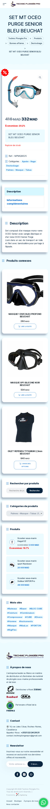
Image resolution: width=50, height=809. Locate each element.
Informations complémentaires (17, 202)
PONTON (36, 625)
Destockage (12, 165)
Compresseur (15, 617)
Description (14, 191)
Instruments (27, 621)
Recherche (35, 490)
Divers (39, 617)
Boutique (18, 801)
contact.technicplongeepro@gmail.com (24, 735)
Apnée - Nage (29, 161)
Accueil (9, 801)
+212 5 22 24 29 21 (30, 732)
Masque (13, 625)
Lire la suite (26, 326)
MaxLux (24, 625)
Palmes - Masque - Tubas (19, 170)
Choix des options (26, 465)
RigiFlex (12, 630)
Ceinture (13, 613)
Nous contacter (12, 804)
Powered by (10, 795)
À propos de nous (31, 801)
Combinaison (28, 613)
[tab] (24, 191)
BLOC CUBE (36, 608)
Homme (12, 621)
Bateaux (13, 608)
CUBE (29, 617)
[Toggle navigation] (4, 4)
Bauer (24, 608)
